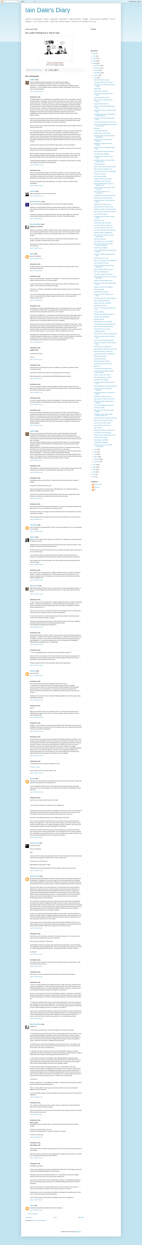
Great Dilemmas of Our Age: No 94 (103, 207)
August (96, 75)
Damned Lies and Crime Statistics (103, 287)
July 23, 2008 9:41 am (36, 460)
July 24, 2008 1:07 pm (36, 1158)
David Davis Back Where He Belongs (104, 354)
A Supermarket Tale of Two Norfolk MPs (105, 171)
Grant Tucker (98, 484)
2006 (94, 467)
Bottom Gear (97, 88)
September (97, 73)
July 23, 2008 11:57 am (36, 700)
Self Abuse (97, 128)
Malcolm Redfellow (35, 224)
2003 (94, 474)
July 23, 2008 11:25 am (36, 665)
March (96, 457)
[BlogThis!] (51, 70)
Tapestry (32, 537)
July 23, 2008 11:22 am (36, 627)
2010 (94, 58)
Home (55, 1217)
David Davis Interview (100, 359)
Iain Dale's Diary (47, 10)
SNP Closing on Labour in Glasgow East (105, 334)
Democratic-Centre (35, 201)
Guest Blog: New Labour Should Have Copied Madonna (104, 114)
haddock (32, 79)
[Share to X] (53, 70)
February (96, 459)
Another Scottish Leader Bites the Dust (105, 435)
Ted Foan (32, 191)
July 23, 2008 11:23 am (36, 644)
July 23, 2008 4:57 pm (36, 1097)
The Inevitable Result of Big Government (105, 386)
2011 (94, 56)
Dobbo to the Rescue (100, 239)
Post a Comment (32, 1214)
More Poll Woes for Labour (101, 80)
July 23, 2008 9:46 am (36, 472)
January (96, 461)
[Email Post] (46, 70)
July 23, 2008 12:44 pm (36, 755)
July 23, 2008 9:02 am (36, 425)
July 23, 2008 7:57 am (36, 378)
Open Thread (97, 428)
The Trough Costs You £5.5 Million (103, 241)
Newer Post (29, 1217)
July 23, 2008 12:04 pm (36, 717)
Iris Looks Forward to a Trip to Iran (103, 227)
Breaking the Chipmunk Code (102, 396)
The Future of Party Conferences (103, 225)
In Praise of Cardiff (99, 407)
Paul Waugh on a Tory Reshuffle (103, 321)
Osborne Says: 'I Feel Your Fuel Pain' (104, 399)
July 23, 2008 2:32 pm (36, 966)
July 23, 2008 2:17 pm (36, 954)
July (95, 77)
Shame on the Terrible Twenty (102, 423)
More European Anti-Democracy (103, 363)
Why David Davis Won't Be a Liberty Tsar (105, 349)
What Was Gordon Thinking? (102, 361)
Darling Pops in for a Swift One (102, 303)
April (95, 454)
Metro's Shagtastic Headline (102, 300)
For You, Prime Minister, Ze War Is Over (105, 122)
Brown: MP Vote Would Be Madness (104, 151)
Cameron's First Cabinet (100, 437)
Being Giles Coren (99, 220)
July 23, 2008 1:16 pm (36, 928)
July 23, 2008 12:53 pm (36, 792)
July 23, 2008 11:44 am (36, 675)
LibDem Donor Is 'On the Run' (102, 133)
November (97, 68)
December (97, 65)
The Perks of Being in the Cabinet (103, 82)
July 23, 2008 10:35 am (36, 564)
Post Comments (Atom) (39, 1220)
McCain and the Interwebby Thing (103, 326)
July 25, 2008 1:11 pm (36, 1210)
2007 (94, 464)
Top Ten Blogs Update (100, 176)
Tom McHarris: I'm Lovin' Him (102, 329)
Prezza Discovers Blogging (101, 154)
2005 (94, 469)
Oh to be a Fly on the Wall (101, 380)
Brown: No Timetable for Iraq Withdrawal (105, 260)
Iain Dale (32, 778)
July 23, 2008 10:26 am (36, 531)
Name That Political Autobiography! (104, 340)
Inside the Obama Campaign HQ (103, 232)
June (95, 449)
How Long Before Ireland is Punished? (105, 211)
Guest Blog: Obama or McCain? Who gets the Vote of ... (104, 161)
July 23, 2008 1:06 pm (36, 837)
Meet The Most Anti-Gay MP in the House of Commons (103, 244)
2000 (94, 477)
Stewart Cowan (34, 843)
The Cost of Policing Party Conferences (105, 230)
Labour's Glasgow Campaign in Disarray (105, 418)
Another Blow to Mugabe (101, 442)
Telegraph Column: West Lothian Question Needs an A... (103, 414)
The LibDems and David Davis (102, 432)
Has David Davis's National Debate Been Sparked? (104, 371)
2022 (94, 53)
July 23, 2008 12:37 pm (36, 731)
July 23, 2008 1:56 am (36, 218)
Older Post (81, 1217)
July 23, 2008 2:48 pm (36, 1018)
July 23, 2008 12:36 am (36, 185)
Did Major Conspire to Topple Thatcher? (105, 209)
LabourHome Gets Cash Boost (102, 223)
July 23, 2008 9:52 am (36, 498)
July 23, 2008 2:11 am (36, 248)
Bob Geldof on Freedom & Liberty (103, 420)
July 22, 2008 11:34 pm (36, 91)
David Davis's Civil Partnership (102, 346)
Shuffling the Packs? (99, 331)
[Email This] (49, 70)
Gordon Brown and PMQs (101, 440)
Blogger (78, 1231)
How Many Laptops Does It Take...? (104, 274)
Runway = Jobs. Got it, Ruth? (102, 375)
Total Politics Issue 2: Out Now (102, 181)
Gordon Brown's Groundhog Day (103, 198)
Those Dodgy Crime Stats (101, 263)
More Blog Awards (99, 319)
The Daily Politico (99, 312)
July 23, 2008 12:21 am (36, 165)
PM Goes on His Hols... (100, 174)
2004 (94, 472)
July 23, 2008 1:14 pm (36, 870)
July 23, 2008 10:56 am (36, 580)
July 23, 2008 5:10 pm (36, 1114)
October (96, 70)
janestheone (33, 525)
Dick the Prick (34, 586)
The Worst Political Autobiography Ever (105, 324)
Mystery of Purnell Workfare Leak (103, 280)
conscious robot (35, 876)
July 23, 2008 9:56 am (36, 519)
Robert (32, 254)
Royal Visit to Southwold (101, 91)
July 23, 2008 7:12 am (36, 359)
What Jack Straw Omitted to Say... (103, 169)
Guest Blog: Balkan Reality (101, 97)
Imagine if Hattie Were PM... (101, 104)
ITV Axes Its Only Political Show (103, 368)
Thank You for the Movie (100, 214)
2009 (94, 61)
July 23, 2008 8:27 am (36, 392)
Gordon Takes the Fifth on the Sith (103, 269)
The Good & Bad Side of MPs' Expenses (105, 298)
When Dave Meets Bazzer (101, 272)
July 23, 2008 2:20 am (36, 258)
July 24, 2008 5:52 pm (36, 1200)
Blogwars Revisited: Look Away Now (104, 430)
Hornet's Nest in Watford (100, 248)
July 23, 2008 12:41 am (36, 196)
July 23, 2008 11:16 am (36, 594)
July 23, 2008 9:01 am (36, 404)
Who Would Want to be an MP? (102, 377)
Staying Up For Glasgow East (102, 204)
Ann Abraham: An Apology (101, 292)
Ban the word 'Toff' (99, 289)
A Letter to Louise (35, 767)
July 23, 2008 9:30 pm (36, 1137)
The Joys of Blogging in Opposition (104, 405)
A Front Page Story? (99, 164)
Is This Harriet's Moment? (101, 131)
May (95, 452)
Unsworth (33, 671)
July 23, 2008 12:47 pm (36, 773)
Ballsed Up (97, 366)
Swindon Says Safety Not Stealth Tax (104, 314)
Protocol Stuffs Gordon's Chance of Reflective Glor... (104, 184)
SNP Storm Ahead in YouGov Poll (103, 351)
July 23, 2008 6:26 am (36, 342)
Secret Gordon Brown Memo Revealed (105, 166)
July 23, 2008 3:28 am (36, 270)
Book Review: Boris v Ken (101, 258)
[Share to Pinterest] (57, 70)
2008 (94, 63)
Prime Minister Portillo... (100, 356)
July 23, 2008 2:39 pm (36, 976)
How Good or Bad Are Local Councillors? (102, 192)
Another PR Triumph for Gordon (103, 179)
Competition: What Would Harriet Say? (105, 195)
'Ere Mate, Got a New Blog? (101, 317)
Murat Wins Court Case (100, 305)
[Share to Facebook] (55, 70)
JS (95, 490)
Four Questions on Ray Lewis (102, 425)
